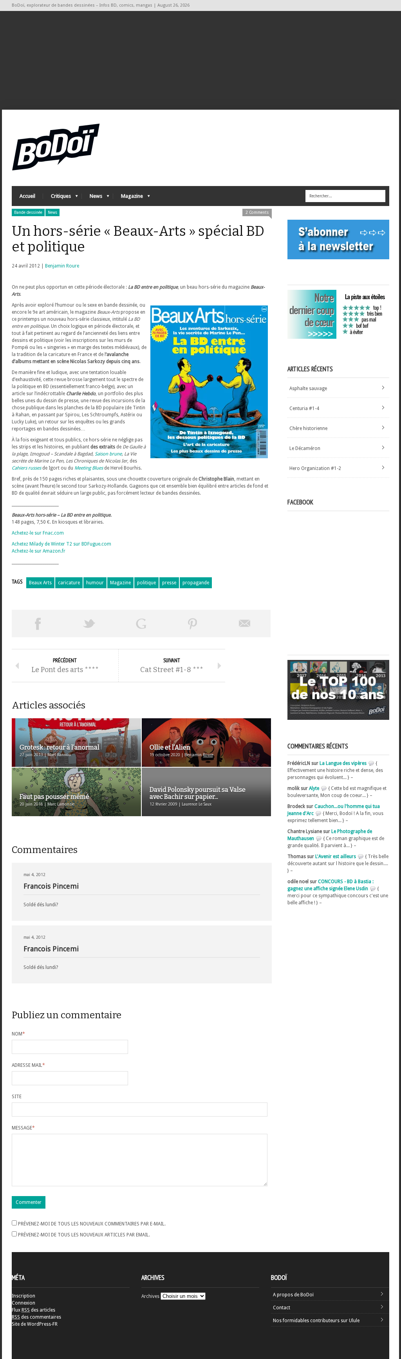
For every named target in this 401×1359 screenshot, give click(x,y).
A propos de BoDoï (293, 1295)
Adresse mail (28, 1065)
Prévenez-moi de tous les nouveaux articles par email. (84, 1235)
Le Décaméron (304, 448)
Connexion (23, 1303)
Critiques (57, 198)
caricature (69, 583)
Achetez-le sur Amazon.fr (38, 551)
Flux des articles (33, 1310)
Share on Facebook (37, 623)
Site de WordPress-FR (35, 1324)
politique (146, 583)
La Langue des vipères (343, 763)
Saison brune (108, 454)
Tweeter (89, 623)
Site (17, 1096)
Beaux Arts (40, 583)
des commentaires (36, 1317)
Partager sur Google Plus (141, 623)
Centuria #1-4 (304, 408)
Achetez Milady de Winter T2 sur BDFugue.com (61, 544)
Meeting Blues (88, 468)
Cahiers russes (26, 468)
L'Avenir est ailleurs (335, 856)
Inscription (23, 1296)
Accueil (27, 196)
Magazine (128, 198)
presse (169, 583)
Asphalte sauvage (308, 388)
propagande (195, 583)
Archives (150, 1296)
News (92, 198)
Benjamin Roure (62, 266)
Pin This (193, 623)
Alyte (314, 788)
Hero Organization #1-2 (315, 468)
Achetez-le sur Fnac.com (38, 533)
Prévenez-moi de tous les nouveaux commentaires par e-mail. (92, 1224)
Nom (18, 1034)
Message (23, 1128)
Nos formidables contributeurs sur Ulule (316, 1320)
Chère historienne (308, 428)
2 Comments (257, 212)
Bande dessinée (28, 212)
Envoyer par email (245, 623)
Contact (281, 1307)
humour (95, 583)
